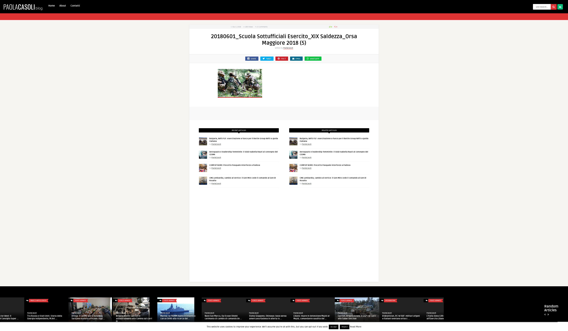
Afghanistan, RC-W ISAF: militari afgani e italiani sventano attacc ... (377, 317)
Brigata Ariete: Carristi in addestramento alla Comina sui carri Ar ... (110, 319)
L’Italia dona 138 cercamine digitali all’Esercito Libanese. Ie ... (419, 317)
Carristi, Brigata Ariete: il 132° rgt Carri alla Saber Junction (333, 317)
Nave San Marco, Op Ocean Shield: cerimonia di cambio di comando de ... (199, 317)
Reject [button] (345, 327)
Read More (355, 326)
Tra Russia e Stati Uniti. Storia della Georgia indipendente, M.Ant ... (20, 317)
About (62, 5)
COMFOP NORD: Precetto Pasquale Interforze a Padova (234, 165)
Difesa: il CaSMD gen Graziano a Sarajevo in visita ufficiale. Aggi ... (64, 317)
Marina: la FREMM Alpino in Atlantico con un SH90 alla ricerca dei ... (153, 317)
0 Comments (262, 27)
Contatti (75, 5)
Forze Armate (56, 301)
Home (51, 5)
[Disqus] (284, 235)
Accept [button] (334, 327)
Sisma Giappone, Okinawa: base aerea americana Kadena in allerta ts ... (243, 317)
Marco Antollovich (14, 301)
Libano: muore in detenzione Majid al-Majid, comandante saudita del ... (287, 317)
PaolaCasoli (288, 48)
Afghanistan (366, 301)
